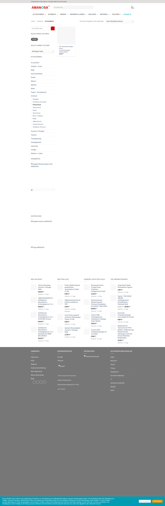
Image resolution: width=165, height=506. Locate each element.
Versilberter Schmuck (39, 127)
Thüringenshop (36, 138)
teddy (112, 357)
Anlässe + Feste (36, 66)
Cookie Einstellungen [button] (145, 501)
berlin (112, 390)
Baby (32, 70)
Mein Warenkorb (36, 371)
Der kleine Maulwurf (117, 375)
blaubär (113, 387)
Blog (32, 378)
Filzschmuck (37, 104)
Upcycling (34, 146)
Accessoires (38, 14)
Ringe (34, 118)
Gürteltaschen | (35, 1)
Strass (112, 364)
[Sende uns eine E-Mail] (131, 1)
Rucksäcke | (44, 1)
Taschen (115, 14)
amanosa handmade (117, 383)
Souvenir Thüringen (37, 131)
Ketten (35, 110)
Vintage (33, 150)
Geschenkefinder (36, 74)
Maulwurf (113, 361)
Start (33, 21)
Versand (60, 360)
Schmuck (52, 14)
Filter (34, 39)
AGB (32, 360)
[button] (123, 7)
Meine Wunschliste (37, 375)
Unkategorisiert (36, 142)
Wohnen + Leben (37, 153)
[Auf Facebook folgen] (127, 1)
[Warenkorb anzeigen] (132, 7)
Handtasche (114, 372)
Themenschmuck (38, 124)
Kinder (63, 14)
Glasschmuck (37, 107)
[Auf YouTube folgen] (133, 1)
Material (104, 14)
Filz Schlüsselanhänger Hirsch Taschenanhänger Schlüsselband (66, 49)
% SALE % (127, 14)
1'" (111, 379)
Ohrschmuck (36, 113)
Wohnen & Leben (77, 14)
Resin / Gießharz (38, 116)
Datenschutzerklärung (38, 368)
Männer (33, 81)
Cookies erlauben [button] (157, 501)
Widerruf (34, 364)
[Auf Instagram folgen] (129, 1)
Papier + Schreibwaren (39, 92)
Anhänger (36, 99)
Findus (112, 368)
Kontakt (60, 357)
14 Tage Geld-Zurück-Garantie (57, 1)
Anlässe (92, 14)
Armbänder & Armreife (39, 102)
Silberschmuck (37, 121)
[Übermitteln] (91, 7)
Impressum (34, 357)
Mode (33, 88)
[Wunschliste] (127, 7)
